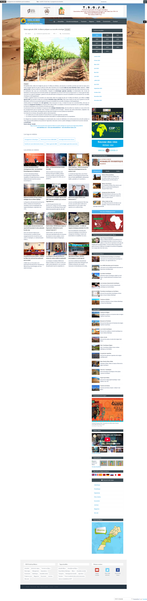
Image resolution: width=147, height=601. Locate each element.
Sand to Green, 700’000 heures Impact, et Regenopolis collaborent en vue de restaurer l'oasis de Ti (56, 228)
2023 (97, 35)
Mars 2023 (96, 64)
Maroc (73, 571)
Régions (91, 21)
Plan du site (33, 586)
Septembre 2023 (98, 88)
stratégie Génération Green (66, 139)
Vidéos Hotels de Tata (107, 201)
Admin (29, 33)
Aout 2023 (96, 84)
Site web (96, 513)
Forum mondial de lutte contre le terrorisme (75, 576)
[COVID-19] (107, 147)
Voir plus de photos (96, 466)
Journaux (96, 505)
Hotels (98, 21)
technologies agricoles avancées (68, 144)
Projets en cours (28, 576)
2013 (107, 47)
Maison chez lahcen (106, 183)
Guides (118, 171)
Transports (61, 573)
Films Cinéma (97, 497)
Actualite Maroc (62, 568)
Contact (115, 21)
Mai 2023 (96, 72)
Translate (144, 599)
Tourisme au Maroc (46, 568)
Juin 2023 (96, 76)
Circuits (107, 171)
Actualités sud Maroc (72, 568)
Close (50, 20)
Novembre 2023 (98, 96)
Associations (44, 571)
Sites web (26, 579)
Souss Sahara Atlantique (64, 571)
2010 (107, 51)
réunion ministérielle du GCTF (65, 579)
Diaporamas (97, 493)
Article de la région (35, 568)
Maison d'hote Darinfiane (108, 174)
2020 (97, 39)
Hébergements (97, 171)
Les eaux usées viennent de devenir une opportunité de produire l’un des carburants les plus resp (34, 228)
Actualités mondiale (81, 571)
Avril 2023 (96, 68)
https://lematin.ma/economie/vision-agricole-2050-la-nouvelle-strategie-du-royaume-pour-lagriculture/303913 (56, 125)
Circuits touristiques (72, 21)
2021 (118, 35)
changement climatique (31, 139)
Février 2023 (97, 60)
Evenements (106, 21)
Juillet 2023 (97, 80)
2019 (107, 39)
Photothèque (97, 489)
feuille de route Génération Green (34, 144)
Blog (38, 586)
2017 (97, 43)
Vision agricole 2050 (51, 144)
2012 (118, 47)
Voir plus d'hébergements (107, 211)
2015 (118, 43)
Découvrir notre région (108, 480)
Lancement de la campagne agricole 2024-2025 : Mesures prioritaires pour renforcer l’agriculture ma (56, 199)
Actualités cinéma (44, 573)
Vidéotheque (35, 573)
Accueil (27, 586)
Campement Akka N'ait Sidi (108, 192)
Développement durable (71, 573)
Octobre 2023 (97, 92)
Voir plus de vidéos (96, 453)
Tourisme (83, 21)
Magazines (96, 509)
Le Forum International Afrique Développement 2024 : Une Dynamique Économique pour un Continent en (33, 169)
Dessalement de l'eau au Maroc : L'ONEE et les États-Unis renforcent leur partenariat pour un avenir (34, 258)
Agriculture (80, 573)
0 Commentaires (66, 33)
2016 (107, 43)
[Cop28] (107, 130)
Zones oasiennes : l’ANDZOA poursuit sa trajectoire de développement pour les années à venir (78, 169)
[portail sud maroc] (31, 21)
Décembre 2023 (98, 100)
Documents (97, 501)
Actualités (61, 21)
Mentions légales (44, 586)
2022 (107, 35)
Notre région (27, 571)
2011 (97, 51)
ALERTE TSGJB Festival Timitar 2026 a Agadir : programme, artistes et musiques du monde (106, 424)
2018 (118, 39)
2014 (97, 47)
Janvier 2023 (97, 56)
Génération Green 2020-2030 (48, 139)
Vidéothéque (97, 485)
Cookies (51, 586)
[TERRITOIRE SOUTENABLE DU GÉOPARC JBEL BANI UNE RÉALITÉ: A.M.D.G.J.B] (107, 114)
